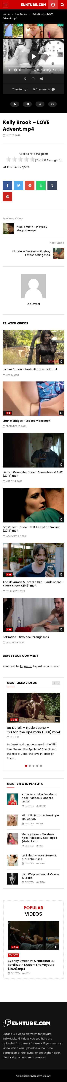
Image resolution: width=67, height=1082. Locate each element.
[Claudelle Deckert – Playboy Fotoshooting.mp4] (58, 253)
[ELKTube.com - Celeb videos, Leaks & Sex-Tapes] (33, 4)
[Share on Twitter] (18, 185)
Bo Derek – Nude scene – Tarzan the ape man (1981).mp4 (33, 729)
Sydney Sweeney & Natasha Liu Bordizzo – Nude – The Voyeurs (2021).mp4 (31, 965)
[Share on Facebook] (7, 185)
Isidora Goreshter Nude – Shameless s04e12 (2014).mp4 (33, 474)
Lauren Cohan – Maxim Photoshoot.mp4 (30, 369)
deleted (33, 304)
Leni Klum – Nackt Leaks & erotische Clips (39, 857)
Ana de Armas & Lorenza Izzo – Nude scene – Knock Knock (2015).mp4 (33, 583)
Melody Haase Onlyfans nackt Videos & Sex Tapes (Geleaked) (39, 837)
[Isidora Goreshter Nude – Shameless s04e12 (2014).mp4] (33, 450)
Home (6, 14)
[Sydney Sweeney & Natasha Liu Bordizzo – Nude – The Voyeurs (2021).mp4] (33, 935)
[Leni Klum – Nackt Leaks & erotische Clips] (12, 860)
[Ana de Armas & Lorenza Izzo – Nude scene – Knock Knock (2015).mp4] (33, 560)
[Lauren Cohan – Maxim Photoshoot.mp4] (33, 347)
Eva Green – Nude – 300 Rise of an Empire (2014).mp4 (31, 529)
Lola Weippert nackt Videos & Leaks (40, 876)
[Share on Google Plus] (29, 185)
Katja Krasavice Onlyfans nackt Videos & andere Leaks (39, 798)
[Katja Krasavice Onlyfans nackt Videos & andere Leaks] (12, 799)
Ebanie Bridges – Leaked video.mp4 (27, 421)
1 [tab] (26, 766)
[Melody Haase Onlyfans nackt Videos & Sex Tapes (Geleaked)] (12, 839)
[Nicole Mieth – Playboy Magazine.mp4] (8, 228)
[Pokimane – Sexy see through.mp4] (33, 615)
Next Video (57, 243)
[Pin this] (7, 196)
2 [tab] (30, 766)
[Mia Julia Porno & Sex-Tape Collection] (12, 820)
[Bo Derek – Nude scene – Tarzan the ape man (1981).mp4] (33, 708)
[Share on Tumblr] (52, 185)
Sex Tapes (21, 14)
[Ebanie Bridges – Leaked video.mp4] (33, 398)
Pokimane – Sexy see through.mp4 (26, 637)
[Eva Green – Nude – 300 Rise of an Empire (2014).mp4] (33, 505)
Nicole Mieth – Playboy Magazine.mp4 (32, 228)
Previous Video (13, 218)
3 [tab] (33, 766)
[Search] (62, 4)
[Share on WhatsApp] (41, 185)
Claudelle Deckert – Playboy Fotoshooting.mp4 (31, 253)
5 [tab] (41, 766)
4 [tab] (37, 766)
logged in (26, 666)
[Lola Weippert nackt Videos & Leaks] (12, 879)
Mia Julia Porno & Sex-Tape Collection (40, 817)
